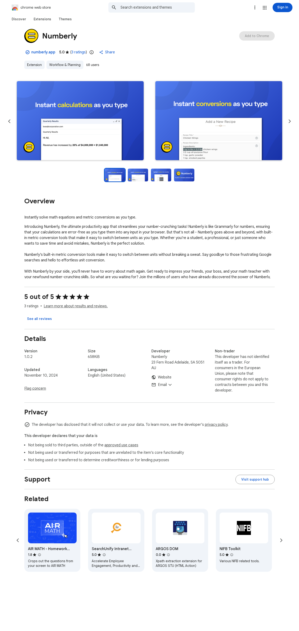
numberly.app (43, 52)
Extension (34, 65)
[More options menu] (255, 7)
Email (162, 384)
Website (164, 377)
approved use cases (121, 445)
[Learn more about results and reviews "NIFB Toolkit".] (231, 554)
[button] (264, 7)
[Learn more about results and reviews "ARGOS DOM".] (168, 554)
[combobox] (158, 7)
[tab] (19, 19)
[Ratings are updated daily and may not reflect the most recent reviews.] (91, 52)
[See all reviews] (39, 318)
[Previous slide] (9, 121)
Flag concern (35, 388)
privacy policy (216, 424)
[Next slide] (289, 121)
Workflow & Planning (65, 65)
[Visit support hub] (255, 479)
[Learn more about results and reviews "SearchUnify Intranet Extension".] (104, 554)
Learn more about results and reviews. (76, 306)
